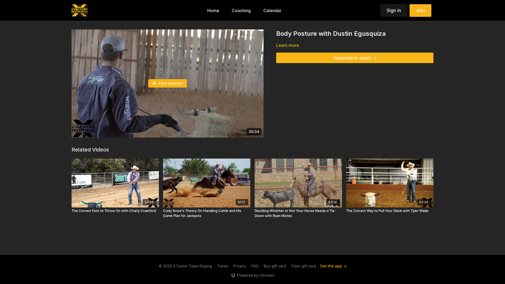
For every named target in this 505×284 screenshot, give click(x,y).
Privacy (239, 266)
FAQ (255, 266)
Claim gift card (303, 266)
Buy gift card (275, 266)
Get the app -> (333, 266)
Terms (222, 266)
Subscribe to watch (352, 57)
